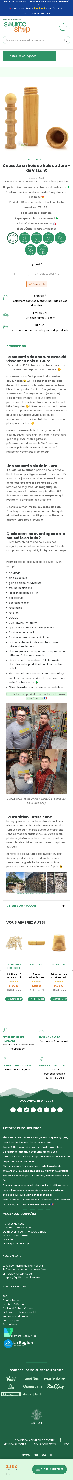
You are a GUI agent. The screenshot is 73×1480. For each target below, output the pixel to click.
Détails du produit (21, 905)
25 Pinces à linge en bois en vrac (14, 976)
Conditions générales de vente (35, 1440)
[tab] (36, 346)
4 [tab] (40, 155)
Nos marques (11, 1320)
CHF (40, 1423)
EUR (33, 1423)
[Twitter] (53, 1109)
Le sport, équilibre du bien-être (22, 1277)
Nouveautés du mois (15, 1316)
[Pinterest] (60, 1109)
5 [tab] (43, 155)
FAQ (5, 1296)
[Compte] (24, 14)
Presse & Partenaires (15, 1235)
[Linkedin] (46, 1109)
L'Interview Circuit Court (17, 1273)
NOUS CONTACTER (45, 1444)
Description (16, 346)
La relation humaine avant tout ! (23, 1265)
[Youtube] (13, 1109)
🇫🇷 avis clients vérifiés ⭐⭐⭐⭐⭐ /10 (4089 (34, 8)
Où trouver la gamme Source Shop (24, 1231)
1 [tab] (29, 155)
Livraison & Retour (14, 1304)
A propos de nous (13, 1223)
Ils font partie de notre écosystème (25, 1269)
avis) (61, 8)
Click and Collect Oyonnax (19, 1308)
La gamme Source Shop (17, 1227)
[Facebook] (33, 1109)
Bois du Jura (36, 159)
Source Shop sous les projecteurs (36, 1370)
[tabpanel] (36, 118)
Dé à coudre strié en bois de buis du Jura (59, 976)
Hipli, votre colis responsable (20, 1312)
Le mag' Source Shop (16, 1243)
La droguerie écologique (14, 966)
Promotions (10, 1324)
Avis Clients (10, 1239)
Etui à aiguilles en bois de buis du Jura (36, 976)
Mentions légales (15, 1444)
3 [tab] (36, 155)
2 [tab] (33, 155)
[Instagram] (19, 1109)
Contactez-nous (13, 1300)
